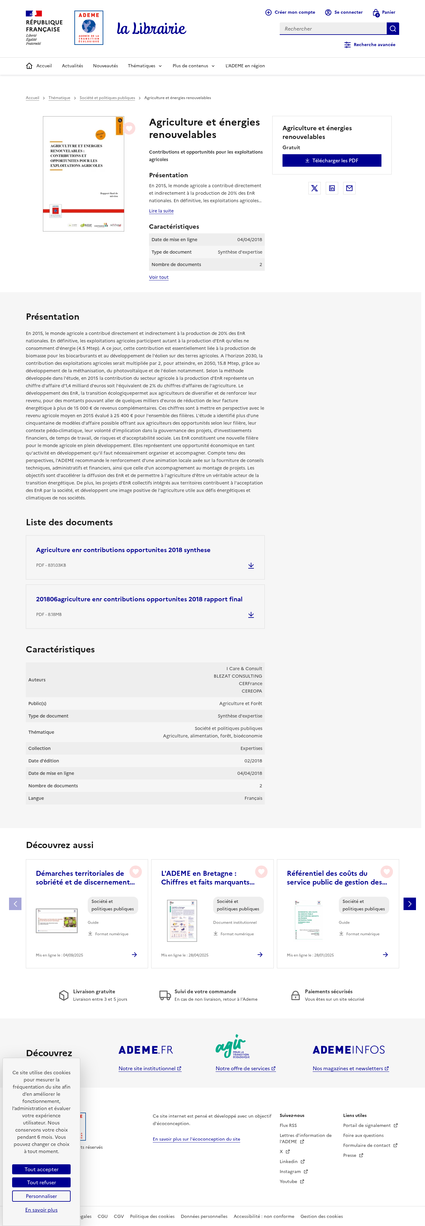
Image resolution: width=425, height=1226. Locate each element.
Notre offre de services (243, 1068)
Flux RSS (288, 1125)
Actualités (72, 66)
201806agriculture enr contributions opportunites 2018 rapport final (139, 599)
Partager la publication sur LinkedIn (332, 188)
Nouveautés (105, 66)
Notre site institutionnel (147, 1068)
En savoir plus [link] (41, 1210)
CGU (103, 1216)
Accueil (44, 66)
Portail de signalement (367, 1125)
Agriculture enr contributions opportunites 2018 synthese (123, 550)
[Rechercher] (393, 28)
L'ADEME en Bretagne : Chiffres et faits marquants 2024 (205, 878)
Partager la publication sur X (314, 188)
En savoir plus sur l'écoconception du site (196, 1139)
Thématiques (141, 66)
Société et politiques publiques (107, 98)
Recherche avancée (374, 44)
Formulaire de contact (367, 1145)
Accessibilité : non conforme (264, 1216)
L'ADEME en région (245, 66)
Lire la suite (161, 211)
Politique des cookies (152, 1216)
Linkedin (289, 1161)
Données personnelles (204, 1216)
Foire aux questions (363, 1135)
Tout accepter (41, 1169)
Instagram (291, 1171)
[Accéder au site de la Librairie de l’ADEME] (151, 29)
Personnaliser (41, 1196)
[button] (410, 904)
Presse (350, 1155)
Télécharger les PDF (335, 160)
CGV (119, 1216)
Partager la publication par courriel (349, 188)
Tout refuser (41, 1182)
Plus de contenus (190, 66)
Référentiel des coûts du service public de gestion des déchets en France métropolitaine (334, 878)
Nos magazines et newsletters (348, 1068)
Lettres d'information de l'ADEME (306, 1138)
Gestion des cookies (322, 1216)
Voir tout (159, 277)
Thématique (59, 98)
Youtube (289, 1181)
